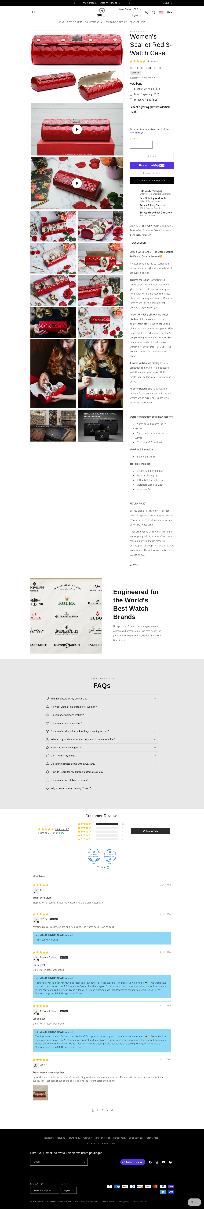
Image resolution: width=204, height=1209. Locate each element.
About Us (61, 1137)
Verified (101, 867)
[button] (33, 12)
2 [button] (97, 1110)
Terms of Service (102, 1137)
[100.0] (94, 855)
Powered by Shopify (64, 1202)
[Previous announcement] (74, 3)
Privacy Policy (119, 1137)
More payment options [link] (151, 173)
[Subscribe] (83, 1162)
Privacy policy (93, 1201)
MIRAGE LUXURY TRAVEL (46, 1202)
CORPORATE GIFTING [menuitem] (116, 22)
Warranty (87, 1137)
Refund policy (80, 1201)
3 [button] (103, 1110)
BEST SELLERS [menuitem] (74, 22)
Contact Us (49, 1137)
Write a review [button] (150, 831)
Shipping (133, 77)
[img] (41, 885)
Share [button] (135, 564)
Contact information (139, 1201)
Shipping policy (123, 1201)
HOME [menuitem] (61, 22)
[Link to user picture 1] (40, 1093)
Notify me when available (152, 180)
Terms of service (108, 1201)
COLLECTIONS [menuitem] (92, 22)
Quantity (133, 138)
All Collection (93, 1143)
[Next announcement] (129, 3)
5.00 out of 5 (62, 829)
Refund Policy (140, 524)
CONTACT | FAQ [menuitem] (138, 22)
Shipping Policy (136, 1137)
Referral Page (152, 1137)
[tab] (139, 243)
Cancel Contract (109, 1143)
